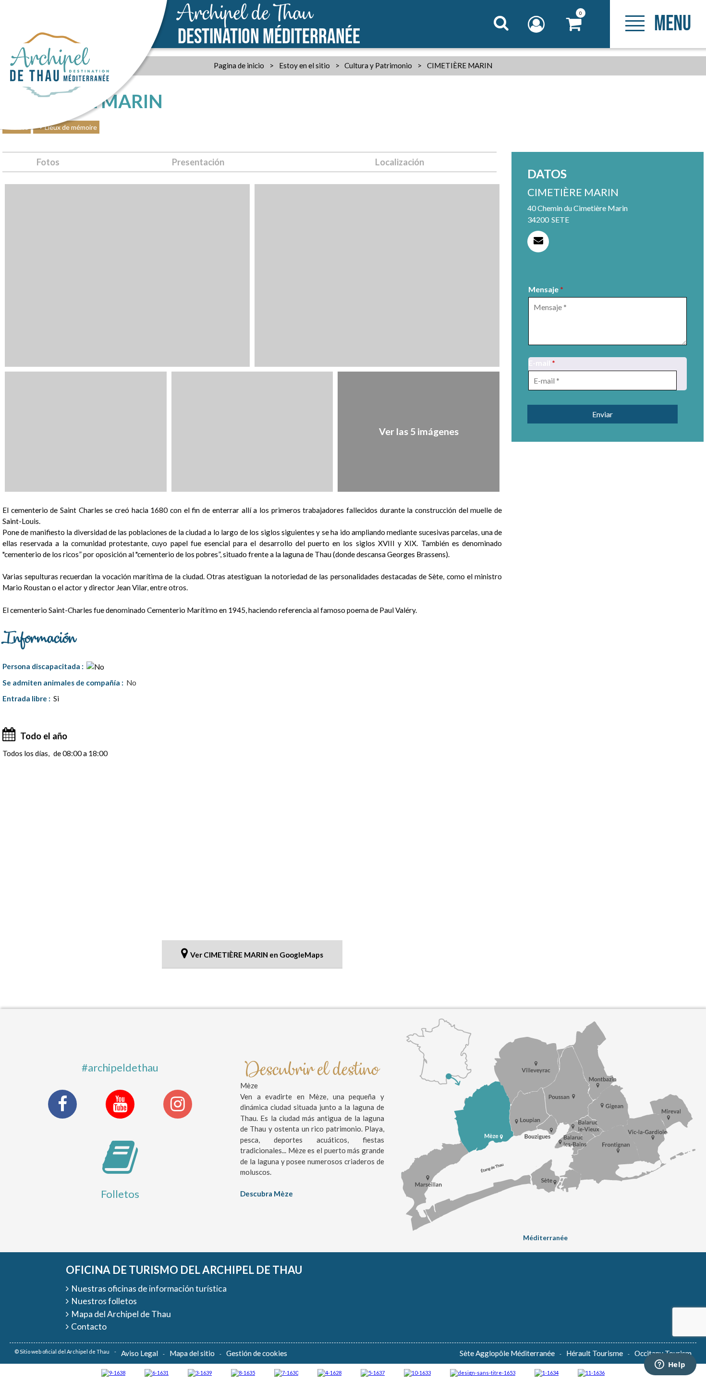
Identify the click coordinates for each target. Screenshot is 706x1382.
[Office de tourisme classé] (591, 1372)
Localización (399, 162)
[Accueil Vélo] (200, 1372)
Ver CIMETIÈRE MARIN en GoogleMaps (256, 954)
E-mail (541, 362)
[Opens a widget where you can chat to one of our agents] (670, 1365)
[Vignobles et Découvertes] (243, 1372)
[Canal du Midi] (286, 1372)
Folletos (120, 1193)
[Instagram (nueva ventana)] (177, 1104)
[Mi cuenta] (537, 24)
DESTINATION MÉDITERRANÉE (269, 25)
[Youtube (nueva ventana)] (120, 1104)
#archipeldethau (120, 1067)
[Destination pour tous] (373, 1372)
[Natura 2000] (417, 1372)
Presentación (198, 162)
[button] (574, 24)
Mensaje (545, 289)
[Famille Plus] (329, 1372)
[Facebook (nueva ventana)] (62, 1104)
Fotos (48, 162)
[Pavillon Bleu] (157, 1372)
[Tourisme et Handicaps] (113, 1372)
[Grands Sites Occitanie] (547, 1372)
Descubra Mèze (266, 1193)
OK (489, 41)
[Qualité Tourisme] (482, 1372)
